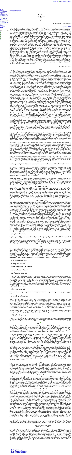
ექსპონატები (2, 13)
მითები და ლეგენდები (3, 14)
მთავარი (1, 9)
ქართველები (2, 17)
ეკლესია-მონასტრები (3, 11)
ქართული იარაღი (3, 23)
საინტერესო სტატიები (3, 21)
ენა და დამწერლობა (3, 18)
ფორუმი (1, 25)
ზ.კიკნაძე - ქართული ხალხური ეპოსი (15, 10)
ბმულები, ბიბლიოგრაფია (4, 22)
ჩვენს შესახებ (2, 26)
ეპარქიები (2, 10)
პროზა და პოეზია (3, 19)
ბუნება (1, 24)
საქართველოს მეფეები (4, 15)
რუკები (1, 27)
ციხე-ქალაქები (2, 12)
